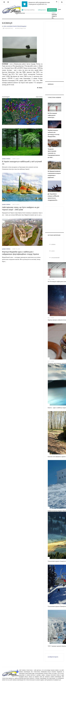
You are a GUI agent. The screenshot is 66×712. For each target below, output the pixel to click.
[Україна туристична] (13, 9)
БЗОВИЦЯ (7, 23)
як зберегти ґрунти (53, 657)
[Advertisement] (54, 50)
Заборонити (42, 10)
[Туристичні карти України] (22, 111)
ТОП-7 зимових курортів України (57, 646)
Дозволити (52, 10)
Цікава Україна (6, 159)
